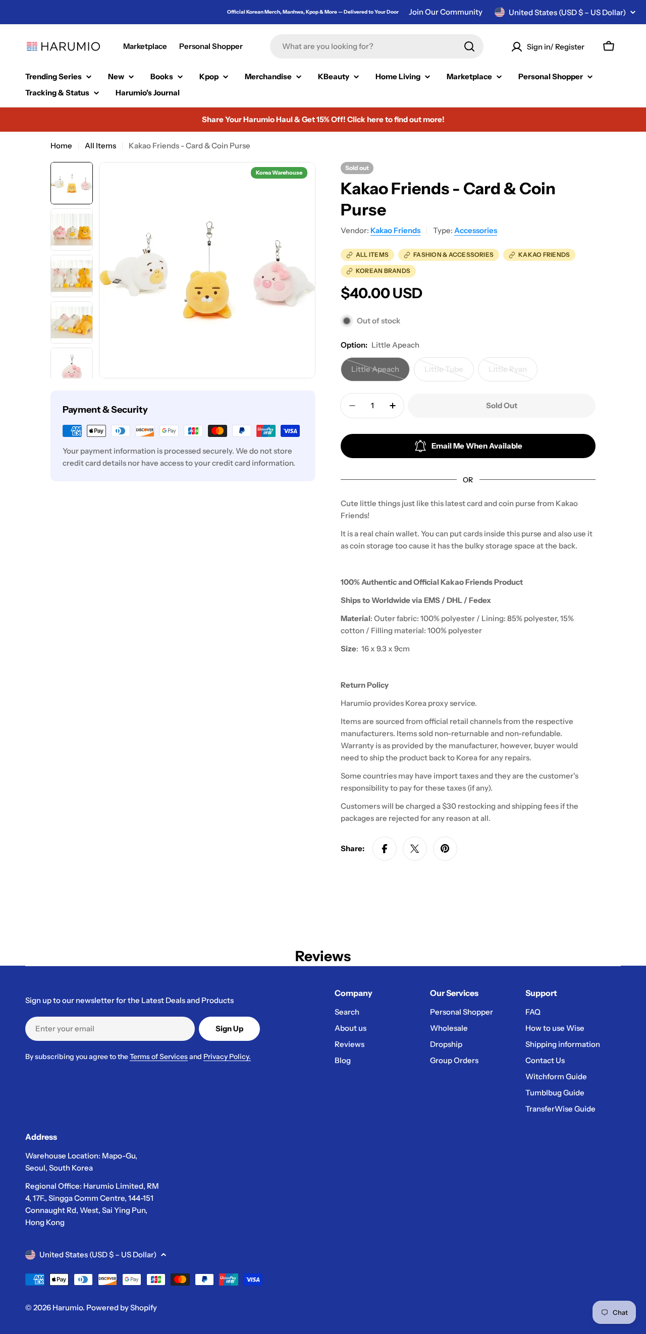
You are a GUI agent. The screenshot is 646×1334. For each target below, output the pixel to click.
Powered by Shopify (121, 1307)
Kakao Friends (395, 230)
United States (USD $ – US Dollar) (567, 12)
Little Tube (449, 372)
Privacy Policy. (227, 1056)
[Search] (469, 46)
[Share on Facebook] (384, 849)
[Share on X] (415, 849)
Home (61, 145)
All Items (100, 145)
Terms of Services (159, 1056)
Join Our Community (445, 12)
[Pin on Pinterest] (445, 849)
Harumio (67, 1307)
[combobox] (376, 46)
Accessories (475, 230)
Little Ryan (513, 372)
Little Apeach (380, 372)
